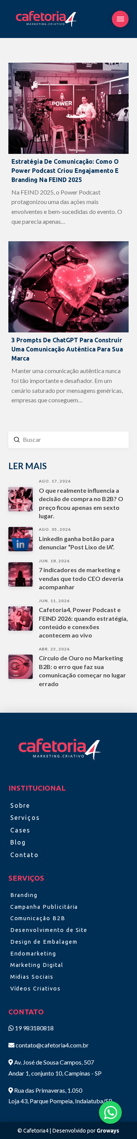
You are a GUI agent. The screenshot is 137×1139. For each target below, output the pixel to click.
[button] (120, 19)
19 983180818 (34, 1027)
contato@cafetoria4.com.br (52, 1045)
